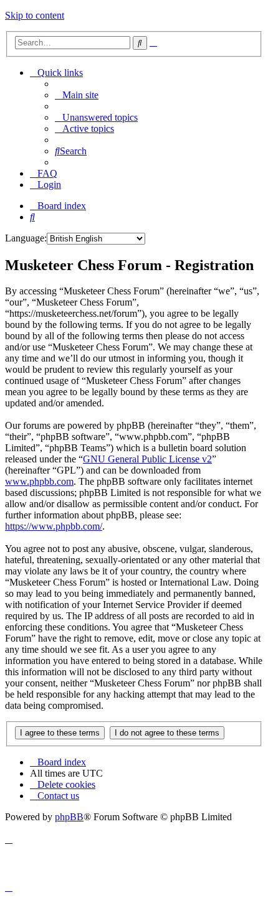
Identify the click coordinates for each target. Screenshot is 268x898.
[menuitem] (76, 95)
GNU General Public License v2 (147, 459)
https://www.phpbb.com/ (53, 526)
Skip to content (34, 15)
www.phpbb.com (39, 481)
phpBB (69, 816)
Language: (26, 238)
